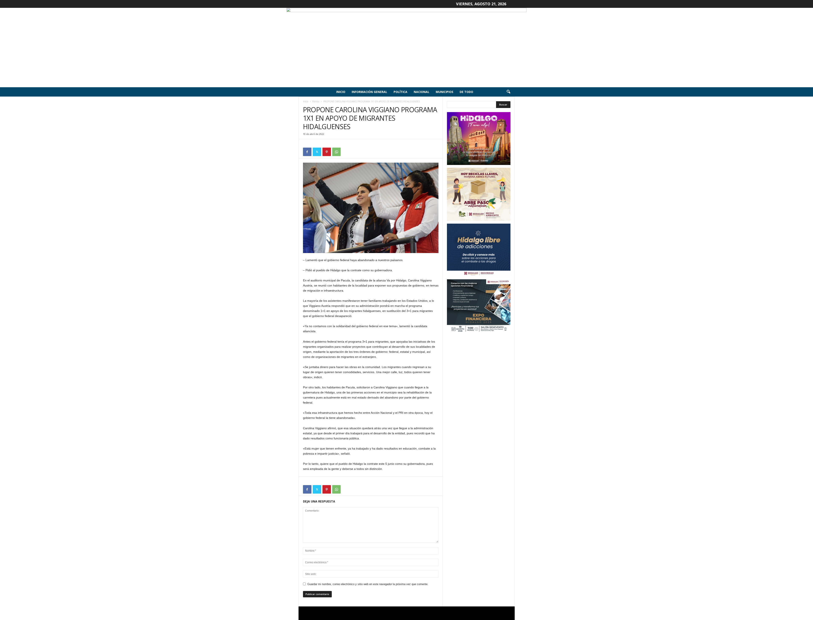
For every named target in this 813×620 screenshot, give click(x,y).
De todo (466, 92)
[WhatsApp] (336, 152)
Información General (369, 92)
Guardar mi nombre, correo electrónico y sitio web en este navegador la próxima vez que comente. (367, 584)
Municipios (444, 92)
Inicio (340, 92)
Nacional (421, 92)
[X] (317, 152)
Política (400, 92)
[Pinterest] (326, 152)
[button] (508, 92)
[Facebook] (307, 152)
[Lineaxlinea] (406, 47)
